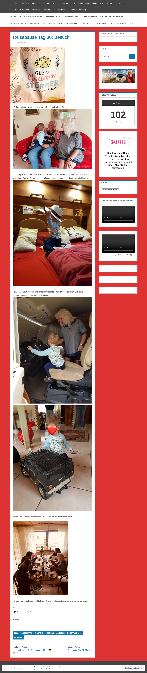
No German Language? (31, 3)
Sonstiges (47, 10)
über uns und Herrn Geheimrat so (27, 10)
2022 (16, 633)
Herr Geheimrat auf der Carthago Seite (88, 3)
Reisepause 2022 (74, 633)
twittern (18, 637)
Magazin (39, 633)
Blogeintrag (26, 633)
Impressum (61, 10)
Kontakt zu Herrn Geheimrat (118, 3)
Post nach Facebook (55, 633)
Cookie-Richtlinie (46, 669)
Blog (16, 3)
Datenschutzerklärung (78, 10)
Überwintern (64, 3)
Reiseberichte (49, 3)
